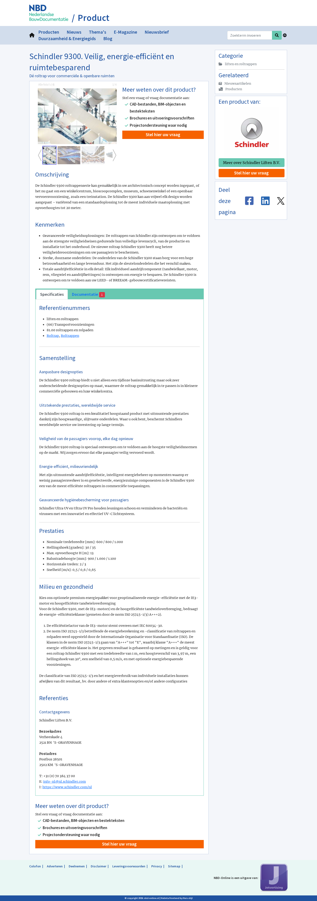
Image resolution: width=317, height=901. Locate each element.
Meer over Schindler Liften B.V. (251, 162)
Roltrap (53, 336)
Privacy (156, 866)
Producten (233, 89)
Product (93, 18)
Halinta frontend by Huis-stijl (177, 898)
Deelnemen (77, 866)
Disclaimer (98, 866)
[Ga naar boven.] (285, 35)
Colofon (35, 866)
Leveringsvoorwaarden (128, 866)
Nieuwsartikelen (237, 83)
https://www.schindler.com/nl (67, 787)
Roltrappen (70, 336)
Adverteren (55, 866)
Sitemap (174, 866)
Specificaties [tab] (52, 294)
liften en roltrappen (240, 64)
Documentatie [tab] (87, 294)
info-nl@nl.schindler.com (64, 781)
